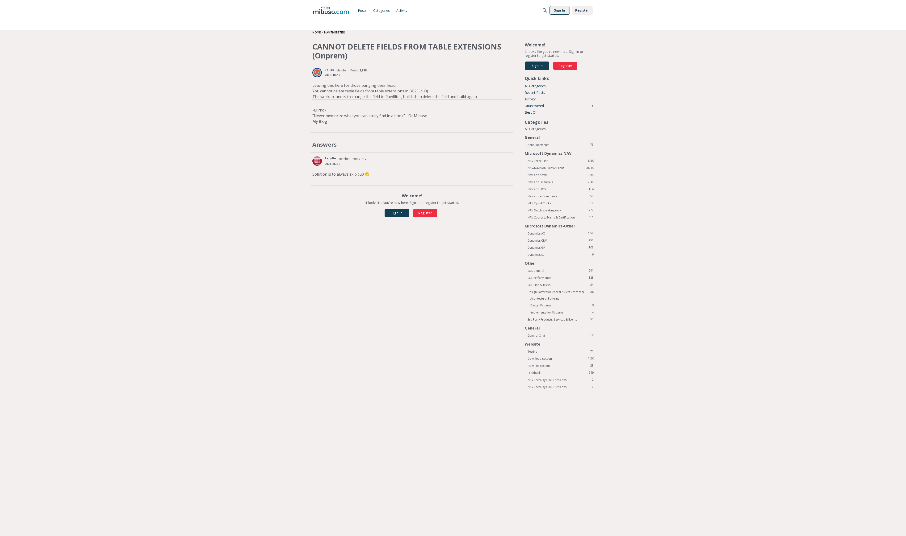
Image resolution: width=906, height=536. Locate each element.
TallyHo (330, 158)
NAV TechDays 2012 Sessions (561, 387)
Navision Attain (561, 175)
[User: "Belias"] (317, 72)
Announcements (561, 145)
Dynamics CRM (561, 240)
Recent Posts (535, 92)
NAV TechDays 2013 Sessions (561, 380)
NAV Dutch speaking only (561, 210)
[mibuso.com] (331, 10)
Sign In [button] (397, 213)
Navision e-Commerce (561, 196)
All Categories (535, 86)
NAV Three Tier (561, 161)
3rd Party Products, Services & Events (561, 319)
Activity (530, 99)
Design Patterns (562, 305)
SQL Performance (561, 278)
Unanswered (559, 105)
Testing (561, 351)
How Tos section (561, 365)
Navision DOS (561, 189)
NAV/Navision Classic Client (561, 168)
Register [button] (425, 213)
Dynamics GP (561, 247)
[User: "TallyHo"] (317, 161)
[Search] (545, 10)
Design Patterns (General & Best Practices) (561, 292)
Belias (329, 70)
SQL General (561, 270)
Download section (561, 358)
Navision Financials (561, 182)
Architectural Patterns (544, 298)
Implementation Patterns (562, 312)
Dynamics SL (561, 254)
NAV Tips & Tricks (561, 203)
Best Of (531, 112)
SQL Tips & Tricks (561, 285)
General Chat (561, 335)
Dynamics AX (561, 233)
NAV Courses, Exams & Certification (561, 217)
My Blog (319, 121)
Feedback (561, 373)
